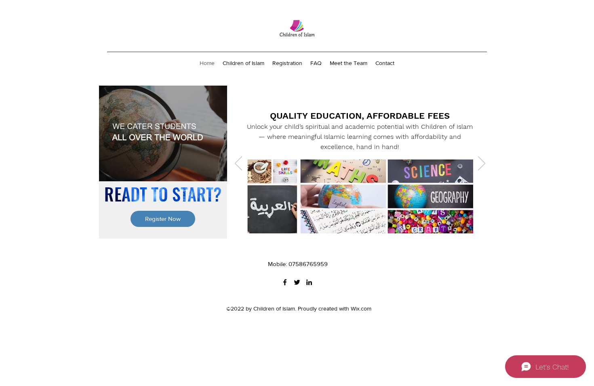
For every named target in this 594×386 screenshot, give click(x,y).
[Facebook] (285, 282)
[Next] (481, 164)
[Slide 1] (360, 226)
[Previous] (238, 164)
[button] (163, 219)
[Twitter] (297, 282)
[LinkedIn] (309, 282)
